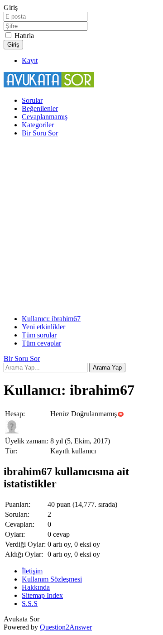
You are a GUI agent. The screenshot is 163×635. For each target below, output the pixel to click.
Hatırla (24, 35)
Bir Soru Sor (40, 133)
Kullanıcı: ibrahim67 (51, 318)
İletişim (32, 571)
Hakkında (36, 587)
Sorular (32, 100)
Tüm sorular (39, 335)
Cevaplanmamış (44, 116)
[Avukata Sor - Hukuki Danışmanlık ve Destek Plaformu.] (49, 85)
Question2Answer (66, 627)
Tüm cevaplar (41, 343)
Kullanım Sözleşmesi (52, 579)
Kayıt (30, 60)
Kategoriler (38, 125)
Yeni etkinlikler (43, 327)
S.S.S (30, 603)
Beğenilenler (40, 108)
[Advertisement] (81, 226)
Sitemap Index (42, 595)
